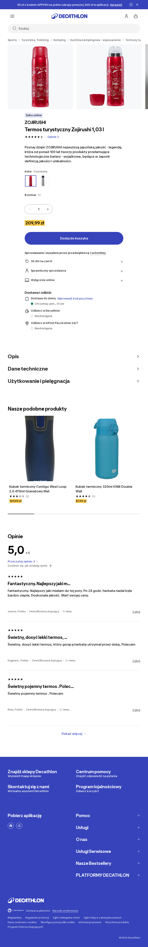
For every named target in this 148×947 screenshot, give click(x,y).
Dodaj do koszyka (74, 238)
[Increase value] (47, 209)
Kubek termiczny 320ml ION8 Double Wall (104, 489)
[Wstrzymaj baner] (131, 5)
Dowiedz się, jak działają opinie (27, 565)
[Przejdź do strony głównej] (69, 16)
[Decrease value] (29, 209)
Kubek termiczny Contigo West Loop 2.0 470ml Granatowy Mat (38, 489)
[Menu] (12, 16)
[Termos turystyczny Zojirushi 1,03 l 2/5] (109, 76)
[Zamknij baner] (137, 5)
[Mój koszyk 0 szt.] (135, 16)
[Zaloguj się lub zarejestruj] (126, 16)
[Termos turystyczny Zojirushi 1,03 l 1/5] (40, 76)
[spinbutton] (38, 209)
